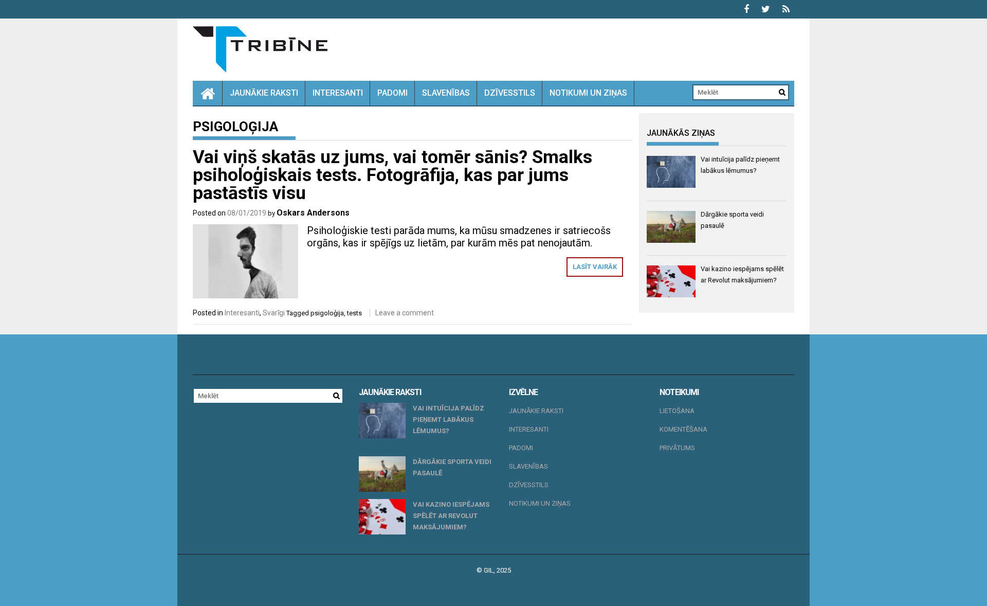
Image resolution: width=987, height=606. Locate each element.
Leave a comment (404, 313)
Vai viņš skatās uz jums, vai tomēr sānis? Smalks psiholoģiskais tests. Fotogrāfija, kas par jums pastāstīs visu (392, 175)
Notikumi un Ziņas (588, 93)
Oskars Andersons (313, 213)
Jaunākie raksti (264, 93)
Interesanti (338, 93)
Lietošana (677, 411)
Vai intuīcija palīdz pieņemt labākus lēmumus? (448, 419)
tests (354, 313)
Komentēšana (683, 429)
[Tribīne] (208, 93)
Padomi (392, 93)
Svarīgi (274, 313)
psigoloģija (327, 313)
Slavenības (446, 93)
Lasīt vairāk (595, 267)
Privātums (677, 448)
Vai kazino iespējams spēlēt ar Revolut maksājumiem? (451, 516)
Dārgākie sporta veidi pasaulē (452, 467)
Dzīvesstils (509, 93)
